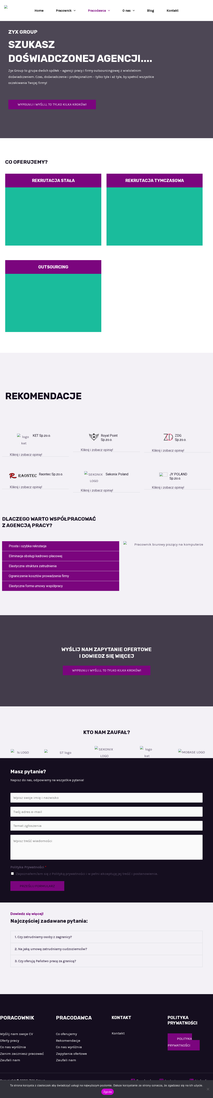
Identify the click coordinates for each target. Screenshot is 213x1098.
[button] (74, 10)
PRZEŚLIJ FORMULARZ (37, 886)
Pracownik (64, 10)
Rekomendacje (68, 1040)
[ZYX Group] (10, 10)
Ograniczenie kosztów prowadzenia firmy (39, 576)
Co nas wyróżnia (13, 1047)
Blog (150, 10)
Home (39, 10)
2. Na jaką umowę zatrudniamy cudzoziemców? (51, 949)
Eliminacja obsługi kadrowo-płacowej (35, 556)
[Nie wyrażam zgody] (208, 1089)
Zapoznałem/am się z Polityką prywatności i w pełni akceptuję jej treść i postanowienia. (87, 874)
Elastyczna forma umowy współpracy (36, 586)
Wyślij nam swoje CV (16, 1034)
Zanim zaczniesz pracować (22, 1053)
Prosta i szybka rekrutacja (27, 546)
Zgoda (107, 1091)
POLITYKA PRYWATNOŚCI (180, 1042)
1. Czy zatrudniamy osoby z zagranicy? (43, 937)
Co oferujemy (66, 1034)
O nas (127, 10)
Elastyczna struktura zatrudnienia (33, 566)
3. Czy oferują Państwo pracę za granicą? (45, 961)
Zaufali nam (10, 1060)
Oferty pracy (9, 1040)
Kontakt (172, 10)
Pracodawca (97, 10)
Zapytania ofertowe (71, 1053)
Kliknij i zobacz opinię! (26, 455)
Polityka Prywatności (28, 867)
